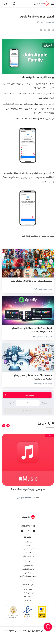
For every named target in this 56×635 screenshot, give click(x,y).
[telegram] (45, 30)
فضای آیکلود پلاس (28, 549)
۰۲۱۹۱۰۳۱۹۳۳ (26, 526)
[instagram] (28, 531)
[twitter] (49, 30)
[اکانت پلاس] (41, 3)
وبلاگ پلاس (28, 565)
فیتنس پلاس (28, 552)
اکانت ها (28, 537)
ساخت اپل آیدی (28, 569)
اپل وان (28, 545)
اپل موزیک (28, 541)
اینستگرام (28, 596)
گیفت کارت (28, 572)
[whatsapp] (41, 30)
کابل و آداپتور (28, 580)
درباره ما (28, 600)
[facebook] (53, 30)
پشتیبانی (28, 589)
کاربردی (28, 561)
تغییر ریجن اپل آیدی (28, 576)
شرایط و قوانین (28, 593)
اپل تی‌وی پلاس (28, 556)
